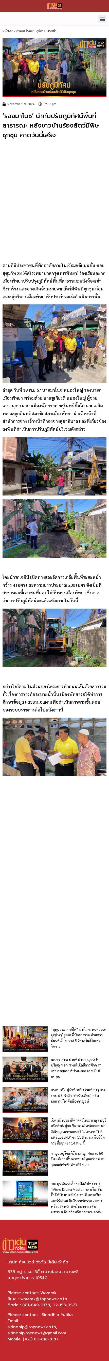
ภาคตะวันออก (25, 31)
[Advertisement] (54, 199)
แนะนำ (52, 31)
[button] (102, 19)
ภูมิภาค (41, 31)
